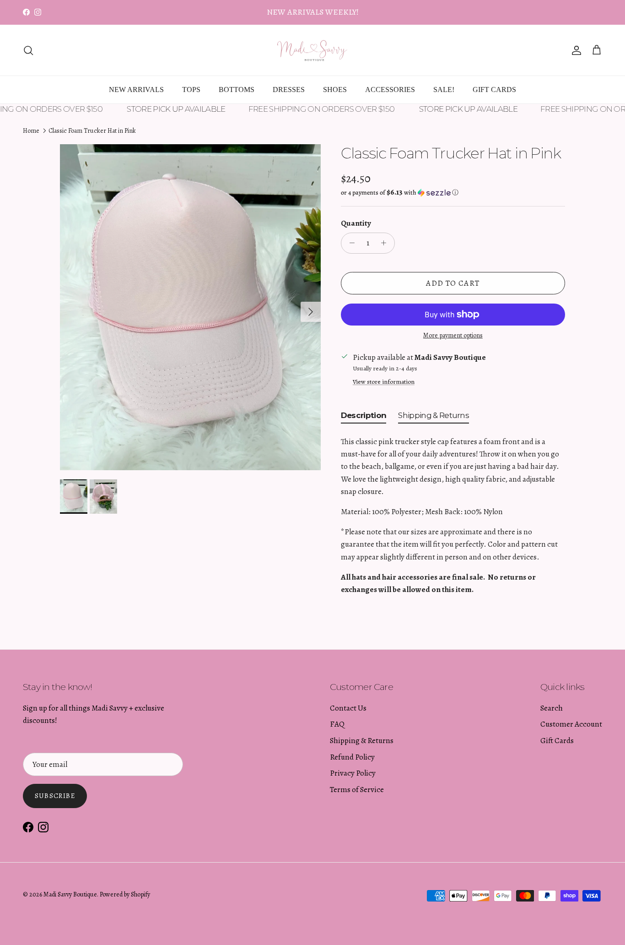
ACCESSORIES (390, 89)
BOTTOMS (236, 89)
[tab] (364, 417)
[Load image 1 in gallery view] (190, 307)
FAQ (337, 724)
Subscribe (55, 795)
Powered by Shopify (125, 894)
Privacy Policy (353, 773)
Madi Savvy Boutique (70, 894)
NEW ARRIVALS (136, 89)
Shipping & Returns (361, 740)
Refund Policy (352, 757)
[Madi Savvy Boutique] (312, 50)
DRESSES (289, 89)
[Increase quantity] (386, 243)
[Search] (28, 50)
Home (31, 130)
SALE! (443, 89)
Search (551, 708)
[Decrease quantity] (349, 243)
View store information (384, 381)
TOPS (191, 89)
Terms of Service (357, 789)
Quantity (356, 223)
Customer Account (571, 724)
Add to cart (453, 283)
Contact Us (348, 708)
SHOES (335, 89)
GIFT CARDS (494, 89)
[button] (399, 192)
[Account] (574, 50)
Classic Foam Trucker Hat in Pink (92, 130)
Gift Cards (557, 740)
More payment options (453, 336)
